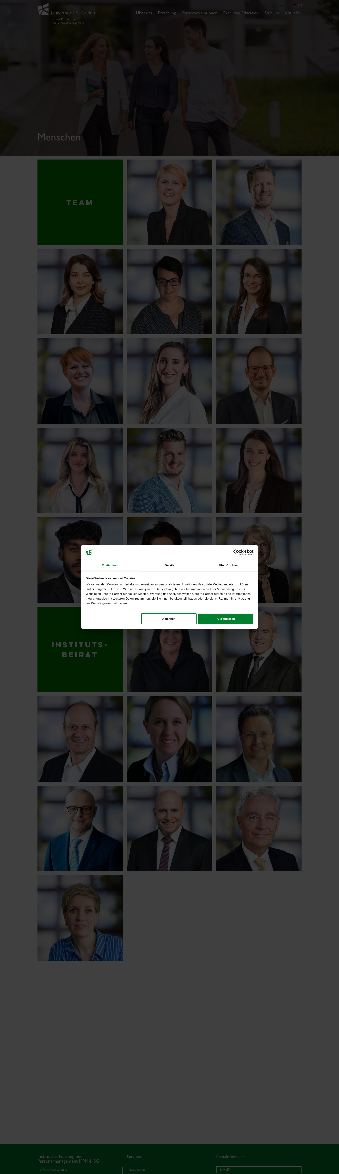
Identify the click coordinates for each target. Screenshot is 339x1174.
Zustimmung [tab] (110, 565)
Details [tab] (169, 565)
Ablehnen (168, 618)
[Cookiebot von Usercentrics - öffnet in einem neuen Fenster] (236, 552)
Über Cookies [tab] (228, 565)
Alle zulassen (226, 618)
